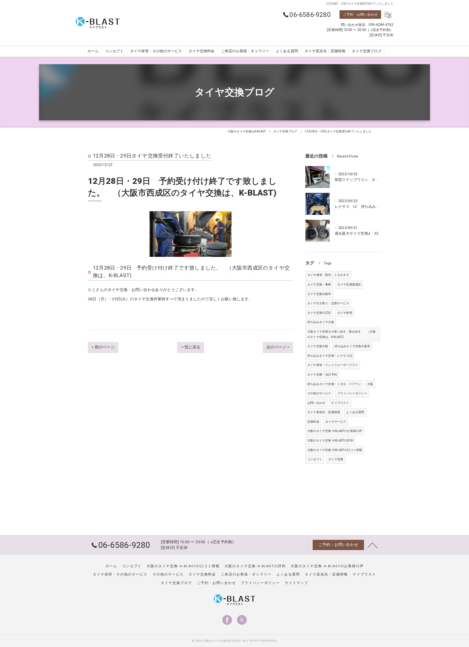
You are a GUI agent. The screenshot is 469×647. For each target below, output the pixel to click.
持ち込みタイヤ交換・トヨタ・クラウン (334, 384)
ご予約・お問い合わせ (360, 14)
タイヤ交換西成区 (349, 284)
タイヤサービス (335, 421)
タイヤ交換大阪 (317, 346)
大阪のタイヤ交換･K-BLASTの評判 (330, 440)
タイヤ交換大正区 (319, 312)
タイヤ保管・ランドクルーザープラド (332, 365)
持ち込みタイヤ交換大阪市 (352, 346)
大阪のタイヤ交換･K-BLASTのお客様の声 (334, 431)
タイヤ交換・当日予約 (322, 374)
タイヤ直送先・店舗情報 (323, 412)
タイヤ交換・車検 (319, 284)
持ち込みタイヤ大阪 (320, 322)
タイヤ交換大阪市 (319, 294)
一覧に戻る (191, 347)
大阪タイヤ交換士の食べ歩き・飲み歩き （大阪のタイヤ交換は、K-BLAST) (341, 334)
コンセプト (314, 459)
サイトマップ (296, 583)
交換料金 (313, 421)
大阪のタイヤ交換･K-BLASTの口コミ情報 (334, 450)
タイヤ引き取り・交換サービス (328, 303)
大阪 (370, 384)
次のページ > (277, 347)
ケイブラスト (340, 403)
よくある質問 (355, 412)
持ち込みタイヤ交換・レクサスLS (329, 355)
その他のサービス (319, 393)
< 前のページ (103, 347)
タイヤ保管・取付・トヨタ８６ (328, 275)
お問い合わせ (316, 403)
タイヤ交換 (335, 459)
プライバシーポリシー (352, 393)
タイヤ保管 (344, 312)
